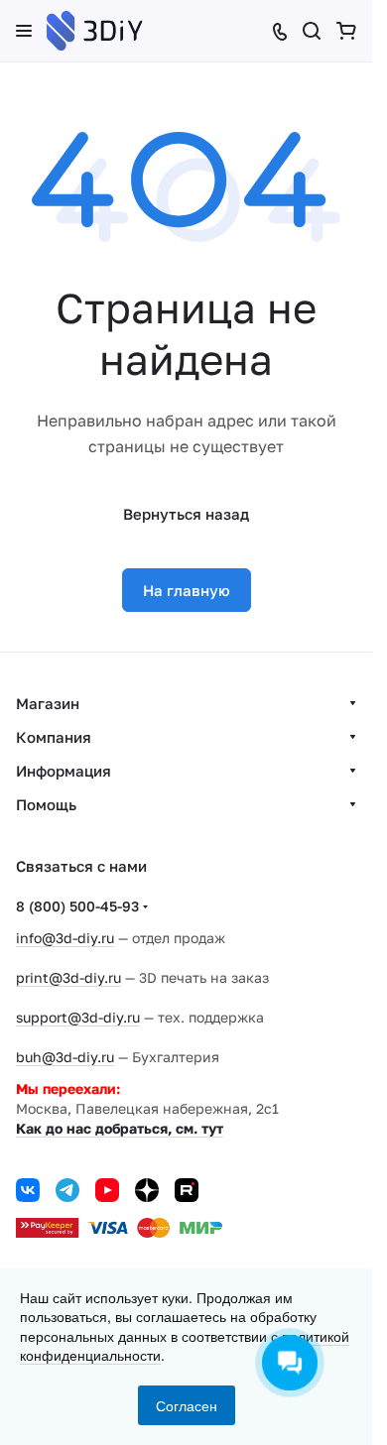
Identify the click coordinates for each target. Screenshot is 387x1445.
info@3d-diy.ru (65, 937)
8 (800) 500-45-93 (77, 906)
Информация (63, 771)
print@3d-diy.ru (68, 977)
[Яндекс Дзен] (147, 1190)
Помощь (46, 804)
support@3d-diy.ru (78, 1017)
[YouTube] (107, 1190)
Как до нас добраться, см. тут (119, 1128)
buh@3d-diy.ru (65, 1056)
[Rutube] (186, 1190)
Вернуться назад (186, 514)
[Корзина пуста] (346, 31)
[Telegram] (67, 1190)
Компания (53, 737)
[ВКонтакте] (28, 1190)
